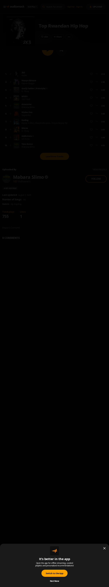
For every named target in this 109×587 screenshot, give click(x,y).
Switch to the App (54, 573)
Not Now (54, 580)
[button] (54, 293)
